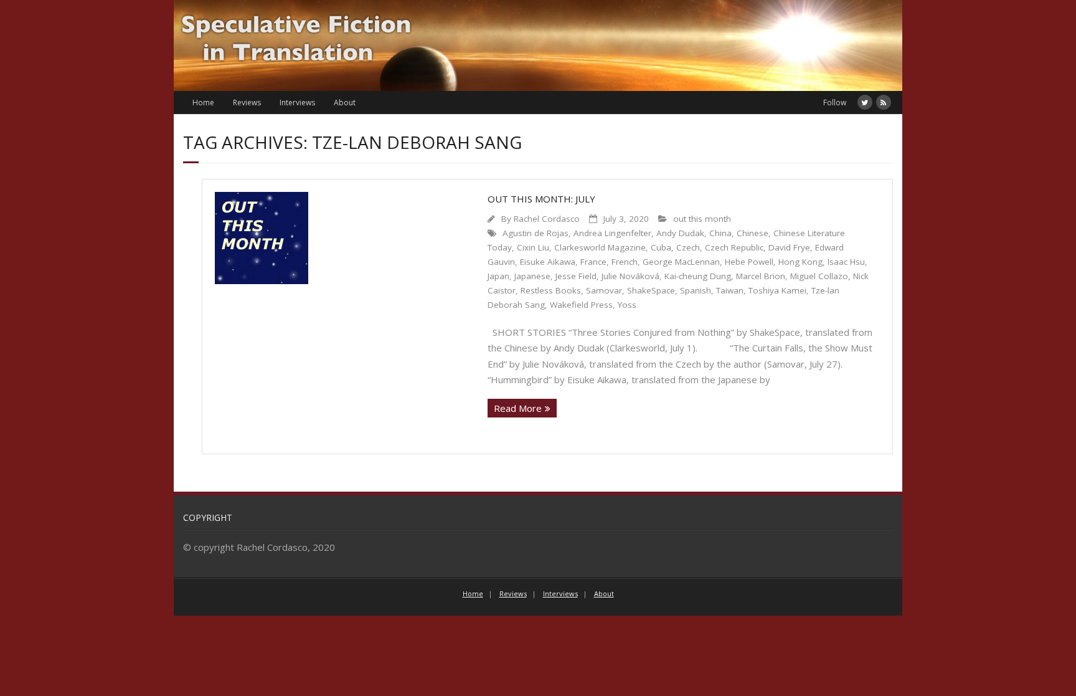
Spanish (695, 290)
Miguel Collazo (819, 276)
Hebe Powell (749, 261)
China (720, 233)
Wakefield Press (581, 304)
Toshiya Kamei (777, 290)
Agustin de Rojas (536, 233)
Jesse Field (576, 276)
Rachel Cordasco (547, 218)
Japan (498, 276)
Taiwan (729, 290)
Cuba (661, 247)
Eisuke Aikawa (547, 261)
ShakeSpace (651, 290)
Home (203, 102)
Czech (688, 247)
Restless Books (551, 290)
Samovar (604, 290)
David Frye (789, 247)
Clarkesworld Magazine (600, 247)
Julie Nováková (630, 276)
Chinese (752, 233)
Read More (518, 408)
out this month (702, 218)
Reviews (247, 102)
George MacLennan (681, 261)
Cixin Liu (533, 247)
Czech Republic (734, 247)
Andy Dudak (680, 233)
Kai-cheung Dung (697, 276)
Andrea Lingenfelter (612, 233)
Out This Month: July (541, 199)
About (345, 102)
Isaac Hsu (846, 261)
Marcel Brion (760, 276)
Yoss (627, 304)
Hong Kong (800, 261)
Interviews (297, 102)
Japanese (532, 276)
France (593, 261)
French (624, 261)
